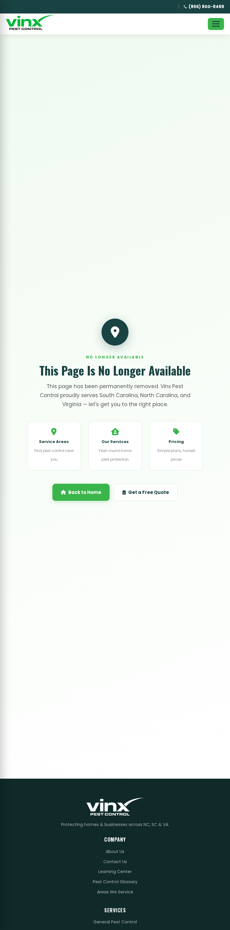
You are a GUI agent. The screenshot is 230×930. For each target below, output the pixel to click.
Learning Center (115, 872)
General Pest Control (115, 922)
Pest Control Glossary (115, 882)
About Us (115, 851)
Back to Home (84, 492)
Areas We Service (115, 892)
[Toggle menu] (216, 24)
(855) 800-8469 (206, 7)
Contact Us (115, 862)
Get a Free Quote (148, 492)
